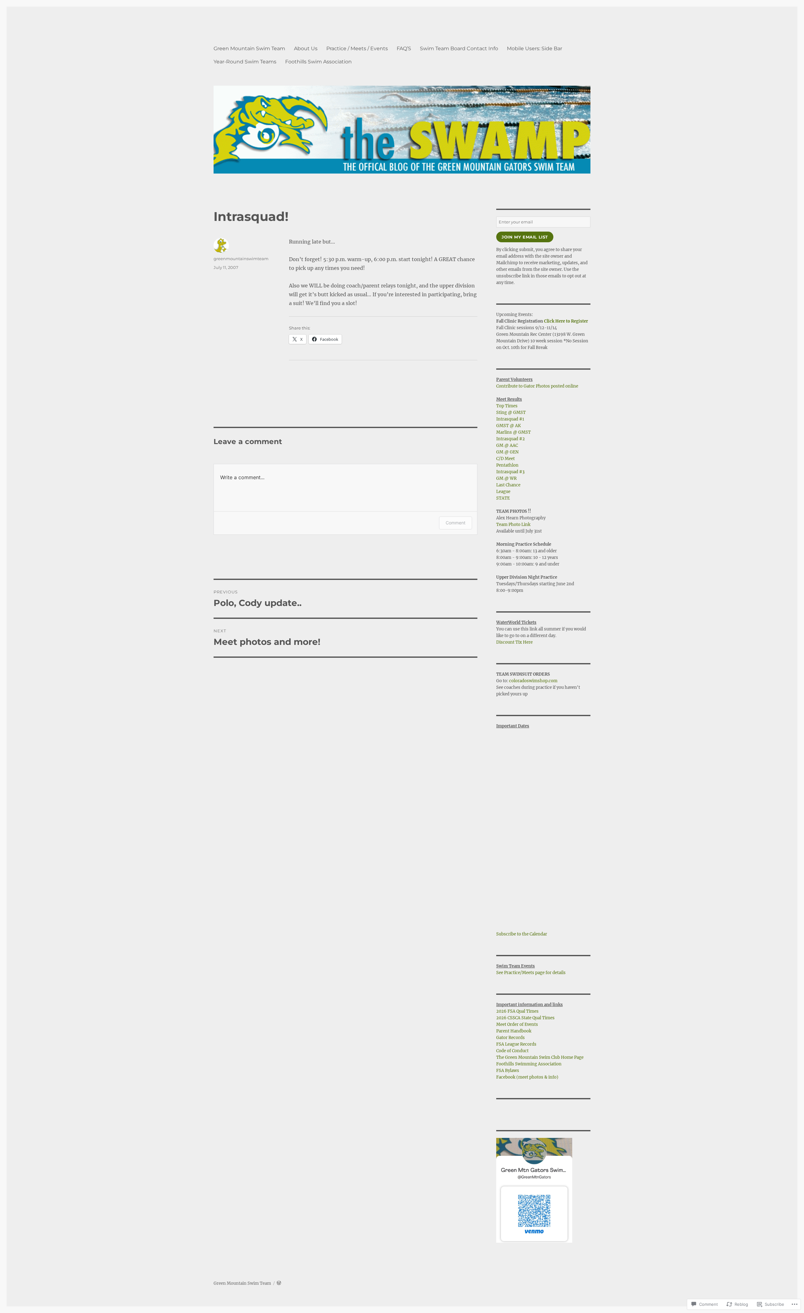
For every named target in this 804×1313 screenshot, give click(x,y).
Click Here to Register (566, 321)
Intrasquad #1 (510, 419)
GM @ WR (506, 478)
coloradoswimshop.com (533, 680)
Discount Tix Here (514, 642)
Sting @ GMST (511, 412)
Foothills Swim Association (318, 62)
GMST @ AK (508, 425)
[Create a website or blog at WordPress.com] (279, 1283)
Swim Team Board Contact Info (459, 48)
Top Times (507, 406)
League (503, 491)
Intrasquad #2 (510, 439)
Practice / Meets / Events (357, 48)
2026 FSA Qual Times (517, 1011)
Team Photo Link (513, 524)
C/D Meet (505, 458)
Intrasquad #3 (510, 471)
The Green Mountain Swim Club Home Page (540, 1057)
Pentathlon (507, 465)
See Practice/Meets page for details (531, 972)
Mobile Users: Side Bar (534, 48)
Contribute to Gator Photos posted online (537, 386)
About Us (306, 48)
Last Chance (508, 485)
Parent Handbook (513, 1031)
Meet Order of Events (517, 1024)
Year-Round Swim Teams (245, 62)
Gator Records (510, 1037)
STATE (503, 498)
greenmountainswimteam (241, 258)
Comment (455, 522)
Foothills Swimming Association (529, 1064)
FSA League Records (516, 1044)
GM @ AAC (507, 445)
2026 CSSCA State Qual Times (525, 1018)
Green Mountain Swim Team (249, 48)
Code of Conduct (512, 1050)
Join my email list (525, 236)
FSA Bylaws (507, 1070)
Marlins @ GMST (513, 432)
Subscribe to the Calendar (521, 934)
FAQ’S (404, 48)
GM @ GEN (507, 452)
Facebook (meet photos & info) (527, 1077)
